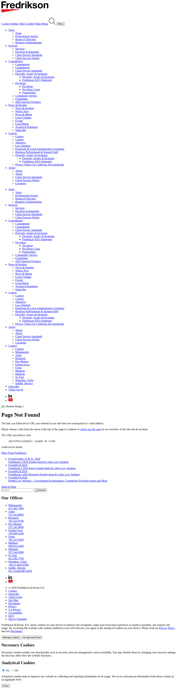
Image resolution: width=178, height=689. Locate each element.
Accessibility (15, 612)
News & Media (23, 114)
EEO (11, 615)
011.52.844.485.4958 (20, 571)
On (7, 670)
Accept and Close (32, 637)
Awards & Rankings (26, 127)
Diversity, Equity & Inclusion (31, 73)
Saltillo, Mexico (24, 383)
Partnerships (29, 92)
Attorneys (20, 142)
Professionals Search (26, 36)
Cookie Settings (10, 23)
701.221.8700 (16, 520)
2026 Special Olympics (28, 102)
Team (11, 30)
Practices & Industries (27, 51)
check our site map (90, 429)
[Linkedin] (10, 396)
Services (13, 45)
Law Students (22, 145)
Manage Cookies (11, 637)
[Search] (52, 23)
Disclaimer (14, 603)
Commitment (15, 61)
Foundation (21, 98)
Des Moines (22, 361)
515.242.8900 (16, 514)
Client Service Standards (28, 55)
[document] (89, 665)
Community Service (26, 95)
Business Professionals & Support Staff (36, 152)
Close (6, 685)
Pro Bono (20, 83)
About (11, 167)
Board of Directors (25, 39)
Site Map (13, 600)
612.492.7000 (16, 508)
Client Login (15, 597)
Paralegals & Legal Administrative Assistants (39, 148)
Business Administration (28, 42)
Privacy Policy (167, 628)
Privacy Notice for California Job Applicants (39, 164)
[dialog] (89, 631)
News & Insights (17, 105)
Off (16, 670)
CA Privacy (14, 609)
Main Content (27, 23)
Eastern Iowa (22, 364)
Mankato (20, 373)
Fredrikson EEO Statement (37, 80)
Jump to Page (8, 486)
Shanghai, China (24, 380)
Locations (20, 183)
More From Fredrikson (13, 452)
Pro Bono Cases (31, 89)
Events (19, 120)
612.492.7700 (16, 558)
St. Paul (19, 377)
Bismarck (20, 358)
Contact (12, 345)
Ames (18, 355)
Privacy (12, 606)
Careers (12, 133)
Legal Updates (23, 117)
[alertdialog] (89, 665)
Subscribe (20, 130)
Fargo (18, 367)
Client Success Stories (27, 58)
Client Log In (15, 389)
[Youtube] (10, 400)
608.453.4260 (16, 545)
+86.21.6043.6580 (18, 564)
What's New (22, 111)
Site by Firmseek (17, 619)
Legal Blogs (22, 123)
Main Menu (41, 23)
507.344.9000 (16, 552)
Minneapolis (22, 352)
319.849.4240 (16, 533)
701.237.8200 (16, 539)
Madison (20, 370)
